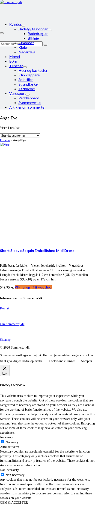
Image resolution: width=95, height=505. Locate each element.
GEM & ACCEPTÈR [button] (14, 502)
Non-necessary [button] (9, 470)
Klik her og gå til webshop (33, 287)
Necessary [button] (6, 437)
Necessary (12, 442)
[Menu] (2, 33)
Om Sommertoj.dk (12, 324)
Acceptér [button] (86, 361)
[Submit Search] (45, 45)
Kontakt (5, 308)
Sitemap (5, 339)
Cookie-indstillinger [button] (62, 361)
